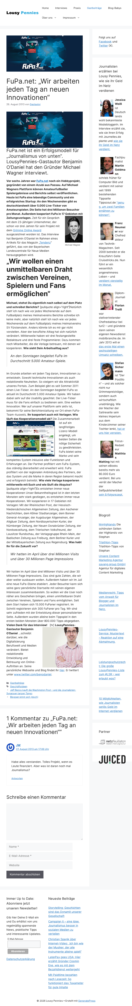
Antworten (17, 778)
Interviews (61, 8)
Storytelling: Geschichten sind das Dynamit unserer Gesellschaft (64, 912)
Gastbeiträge (94, 8)
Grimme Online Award (27, 230)
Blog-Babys (114, 8)
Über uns (47, 17)
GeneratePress (86, 1000)
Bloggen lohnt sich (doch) (24, 697)
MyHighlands (107, 524)
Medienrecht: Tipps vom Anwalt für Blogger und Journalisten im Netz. (111, 601)
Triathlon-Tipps (108, 542)
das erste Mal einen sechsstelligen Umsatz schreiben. (111, 350)
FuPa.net (42, 181)
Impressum (69, 17)
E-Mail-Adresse (15, 939)
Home (45, 8)
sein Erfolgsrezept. (111, 494)
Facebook (105, 41)
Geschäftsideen (18, 686)
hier (62, 670)
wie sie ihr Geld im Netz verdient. (111, 145)
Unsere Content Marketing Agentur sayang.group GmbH (112, 560)
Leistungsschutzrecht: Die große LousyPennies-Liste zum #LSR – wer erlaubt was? (112, 670)
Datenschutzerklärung (20, 959)
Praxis (77, 8)
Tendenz (45, 242)
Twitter (103, 45)
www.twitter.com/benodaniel (32, 674)
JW (18, 745)
